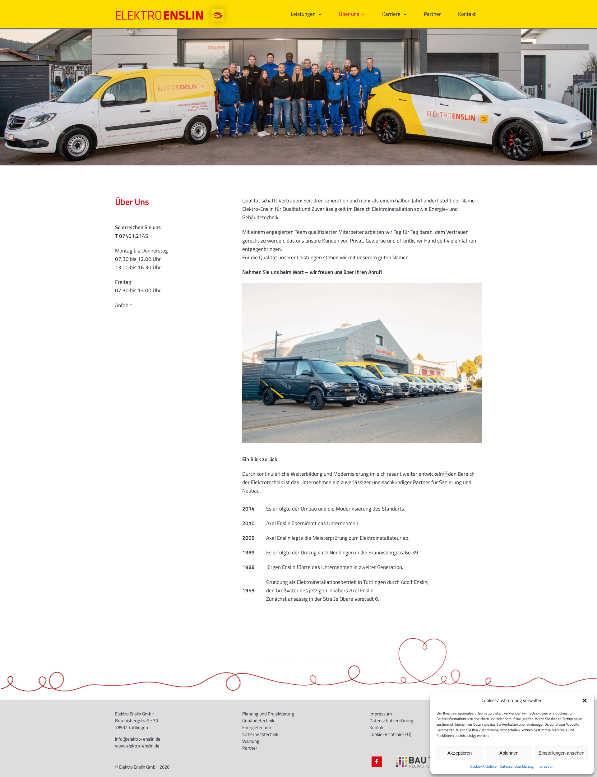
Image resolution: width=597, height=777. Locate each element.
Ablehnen (508, 753)
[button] (584, 700)
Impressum (545, 766)
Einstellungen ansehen (561, 753)
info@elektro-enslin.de (137, 738)
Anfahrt (123, 305)
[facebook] (377, 761)
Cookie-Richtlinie (483, 766)
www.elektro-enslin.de (137, 745)
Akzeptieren (459, 753)
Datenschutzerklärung (517, 766)
